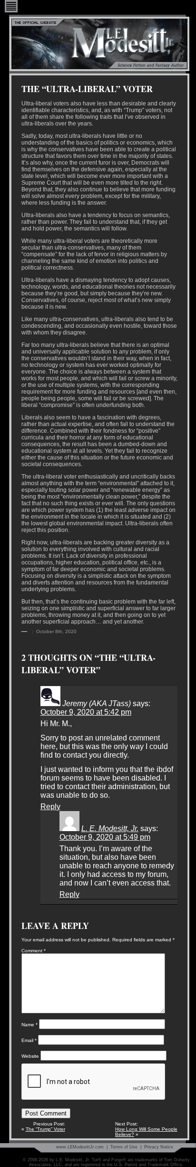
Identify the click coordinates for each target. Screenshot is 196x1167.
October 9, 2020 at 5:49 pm (104, 837)
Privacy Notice (158, 1147)
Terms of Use (123, 1147)
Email (29, 1040)
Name (29, 1024)
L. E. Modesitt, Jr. (109, 828)
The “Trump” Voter (45, 1129)
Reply (50, 806)
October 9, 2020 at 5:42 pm (85, 712)
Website (30, 1056)
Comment (33, 950)
